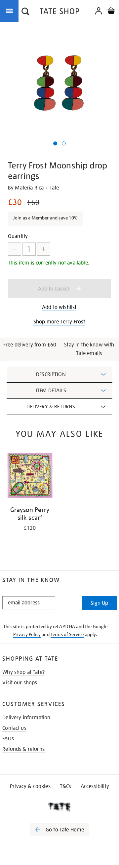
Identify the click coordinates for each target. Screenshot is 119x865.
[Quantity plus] (43, 249)
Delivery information (26, 717)
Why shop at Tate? (23, 672)
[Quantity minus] (14, 249)
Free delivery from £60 (30, 345)
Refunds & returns (23, 749)
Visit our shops (19, 682)
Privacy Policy (27, 634)
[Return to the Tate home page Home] (59, 12)
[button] (25, 12)
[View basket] (111, 11)
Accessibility (95, 786)
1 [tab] (55, 143)
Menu (10, 10)
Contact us (14, 728)
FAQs (8, 738)
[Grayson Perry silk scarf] (30, 476)
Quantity (18, 236)
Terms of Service (67, 634)
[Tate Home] (59, 807)
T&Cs (65, 786)
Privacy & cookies (30, 786)
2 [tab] (64, 143)
